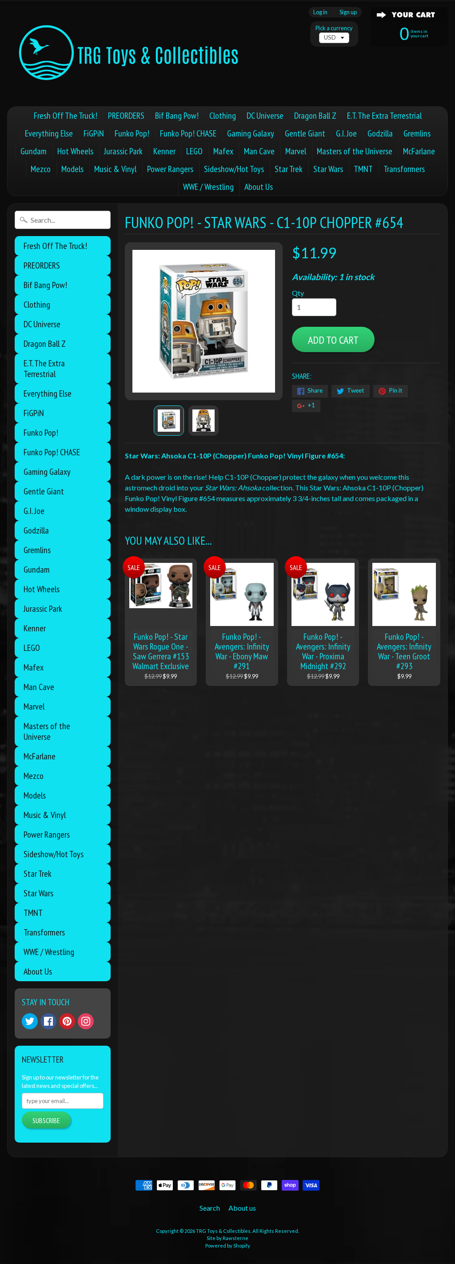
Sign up (348, 12)
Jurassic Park (123, 151)
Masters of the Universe (354, 151)
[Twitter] (30, 1021)
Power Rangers (170, 169)
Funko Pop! (132, 133)
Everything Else (49, 133)
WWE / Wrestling (208, 187)
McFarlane (419, 151)
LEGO (194, 151)
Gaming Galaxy (250, 133)
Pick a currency (334, 28)
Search (210, 1208)
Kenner (164, 151)
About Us (258, 187)
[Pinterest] (67, 1021)
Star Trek (289, 169)
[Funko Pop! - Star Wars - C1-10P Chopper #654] (169, 420)
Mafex (223, 151)
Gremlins (417, 133)
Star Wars (328, 169)
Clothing (222, 115)
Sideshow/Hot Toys (234, 169)
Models (72, 169)
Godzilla (380, 133)
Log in (320, 12)
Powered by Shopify (227, 1245)
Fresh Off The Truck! (65, 115)
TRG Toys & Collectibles (223, 1231)
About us (242, 1208)
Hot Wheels (75, 151)
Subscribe (46, 1120)
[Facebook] (48, 1021)
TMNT (363, 169)
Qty (298, 293)
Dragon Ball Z (315, 115)
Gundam (33, 151)
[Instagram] (86, 1021)
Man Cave (259, 151)
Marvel (295, 151)
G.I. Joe (346, 133)
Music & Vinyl (115, 169)
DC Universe (265, 115)
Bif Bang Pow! (177, 115)
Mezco (41, 169)
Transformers (404, 169)
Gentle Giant (305, 133)
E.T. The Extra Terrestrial (384, 115)
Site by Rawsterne (227, 1238)
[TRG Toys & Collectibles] (129, 53)
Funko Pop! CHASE (188, 133)
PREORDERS (126, 115)
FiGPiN (94, 133)
